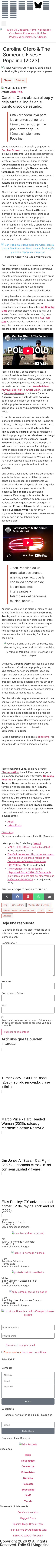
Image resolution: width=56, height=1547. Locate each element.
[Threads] (30, 5)
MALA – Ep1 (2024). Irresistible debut (28, 846)
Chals (41, 910)
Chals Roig (16, 91)
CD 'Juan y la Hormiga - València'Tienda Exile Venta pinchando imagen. (18, 1243)
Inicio (28, 1454)
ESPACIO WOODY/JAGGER (28, 1535)
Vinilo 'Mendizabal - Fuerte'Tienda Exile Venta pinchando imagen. (15, 1223)
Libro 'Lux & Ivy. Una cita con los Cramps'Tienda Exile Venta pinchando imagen (21, 1301)
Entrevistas (28, 1472)
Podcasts (28, 1483)
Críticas (20, 80)
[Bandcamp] (13, 13)
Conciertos (28, 1466)
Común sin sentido (28, 1512)
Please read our (24, 1352)
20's (5, 905)
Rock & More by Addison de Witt (28, 1529)
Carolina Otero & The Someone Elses (18, 910)
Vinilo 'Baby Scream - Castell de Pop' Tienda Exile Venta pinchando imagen (19, 1282)
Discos (7, 80)
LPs (49, 910)
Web (3, 1005)
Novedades (28, 1460)
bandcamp (44, 736)
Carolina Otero (10, 150)
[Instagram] (21, 5)
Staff (28, 1495)
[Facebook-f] (5, 5)
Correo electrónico (13, 993)
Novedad (7, 916)
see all (37, 843)
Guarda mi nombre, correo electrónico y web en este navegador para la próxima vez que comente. (26, 1022)
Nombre (7, 981)
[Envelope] (21, 13)
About (10, 821)
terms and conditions (34, 1352)
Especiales (28, 1489)
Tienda (28, 1501)
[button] (3, 23)
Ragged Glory (28, 1518)
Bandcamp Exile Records (15, 1438)
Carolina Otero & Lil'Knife (38, 905)
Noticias (28, 1477)
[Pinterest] (46, 5)
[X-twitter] (13, 5)
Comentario (9, 943)
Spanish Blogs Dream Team (28, 1523)
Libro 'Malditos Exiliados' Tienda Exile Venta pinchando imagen (15, 1262)
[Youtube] (5, 13)
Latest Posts (14, 825)
